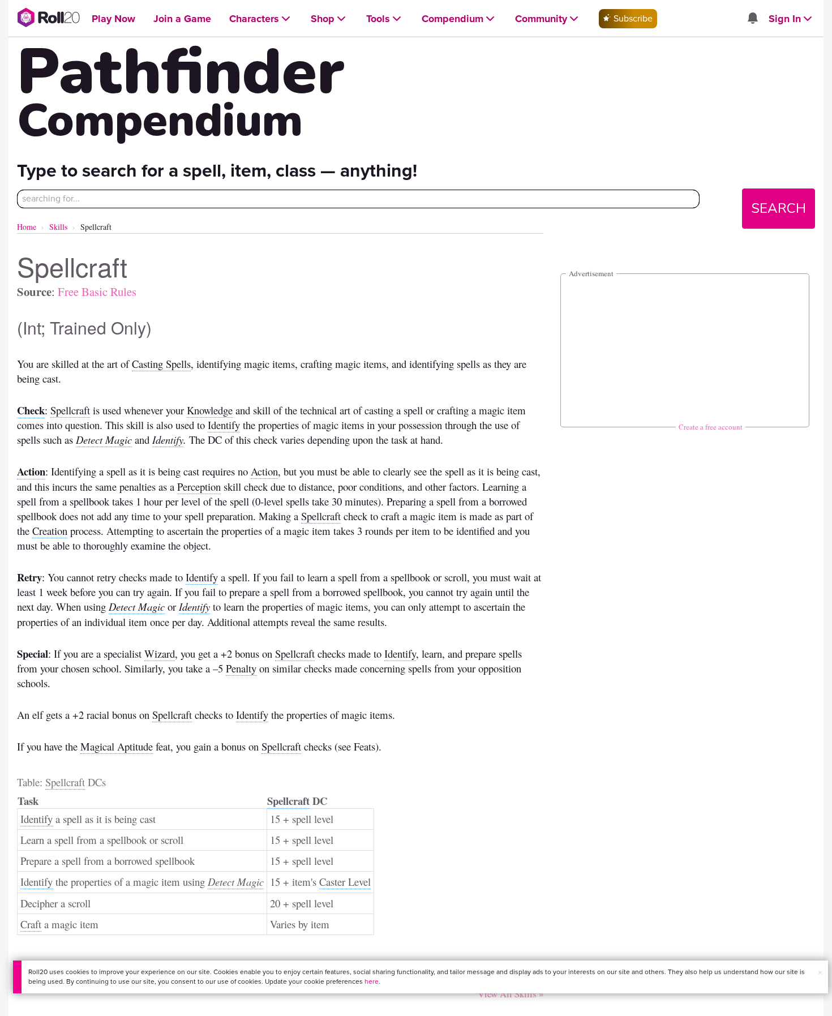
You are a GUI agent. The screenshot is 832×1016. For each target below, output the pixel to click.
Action (31, 471)
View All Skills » (510, 993)
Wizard (159, 653)
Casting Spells (161, 364)
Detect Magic (104, 439)
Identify (224, 425)
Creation (49, 531)
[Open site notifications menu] (752, 19)
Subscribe (632, 18)
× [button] (820, 972)
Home (26, 226)
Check (31, 410)
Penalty (241, 668)
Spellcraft (70, 410)
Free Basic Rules (97, 291)
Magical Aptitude (116, 746)
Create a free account (711, 427)
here (371, 981)
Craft (30, 924)
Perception (199, 486)
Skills (58, 226)
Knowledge (210, 410)
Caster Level (345, 881)
